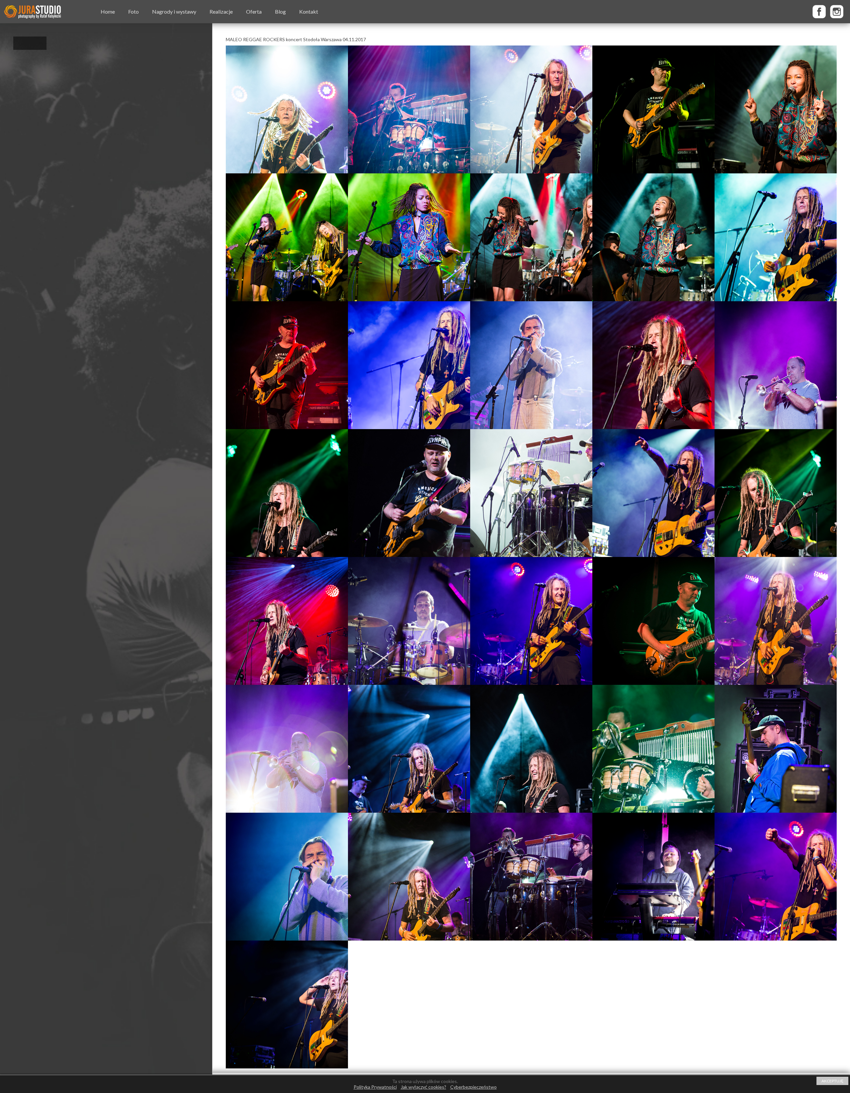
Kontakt (308, 11)
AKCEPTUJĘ (832, 1080)
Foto (133, 11)
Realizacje (221, 11)
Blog (280, 11)
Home (108, 11)
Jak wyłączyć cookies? (423, 1087)
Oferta (254, 11)
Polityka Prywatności (375, 1087)
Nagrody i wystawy (174, 11)
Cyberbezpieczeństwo (473, 1087)
